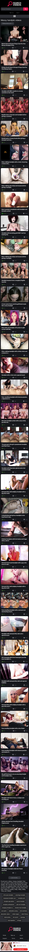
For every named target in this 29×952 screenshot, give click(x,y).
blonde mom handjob (20, 907)
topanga (22, 917)
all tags (19, 920)
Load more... (14, 877)
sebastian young (13, 911)
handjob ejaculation (9, 901)
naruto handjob (20, 901)
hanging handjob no (7, 907)
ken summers (23, 911)
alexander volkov (5, 914)
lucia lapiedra (11, 920)
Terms (13, 938)
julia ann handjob (20, 904)
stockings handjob (20, 895)
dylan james (7, 917)
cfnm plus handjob (8, 895)
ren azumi (15, 917)
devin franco (25, 914)
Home (4, 935)
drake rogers (15, 914)
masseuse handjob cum (9, 898)
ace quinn (4, 911)
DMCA (21, 938)
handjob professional (8, 904)
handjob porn (21, 898)
